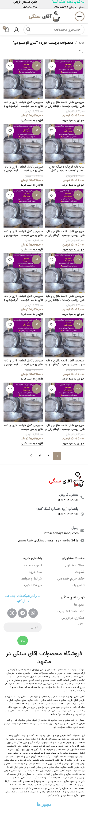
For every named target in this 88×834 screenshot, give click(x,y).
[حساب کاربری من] (16, 29)
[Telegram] (22, 613)
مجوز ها (79, 604)
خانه (81, 42)
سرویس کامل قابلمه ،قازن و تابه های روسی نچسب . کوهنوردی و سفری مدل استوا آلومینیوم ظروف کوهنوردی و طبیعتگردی (23, 172)
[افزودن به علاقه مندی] (52, 66)
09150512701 (61, 7)
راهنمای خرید (32, 558)
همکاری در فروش (72, 617)
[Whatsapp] (33, 613)
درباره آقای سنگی (72, 597)
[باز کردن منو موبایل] (79, 16)
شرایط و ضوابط (31, 578)
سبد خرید (35, 572)
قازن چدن (9, 711)
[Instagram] (12, 613)
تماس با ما (77, 585)
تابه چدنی (77, 714)
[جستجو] (28, 30)
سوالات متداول (74, 565)
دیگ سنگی (33, 700)
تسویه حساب (33, 565)
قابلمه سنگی (39, 777)
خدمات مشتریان (73, 558)
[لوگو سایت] (44, 16)
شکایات (79, 572)
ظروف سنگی (73, 760)
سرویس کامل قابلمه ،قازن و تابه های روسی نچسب (23, 427)
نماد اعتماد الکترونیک (70, 611)
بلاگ (81, 624)
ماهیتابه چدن (23, 711)
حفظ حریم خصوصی (70, 578)
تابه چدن (36, 711)
